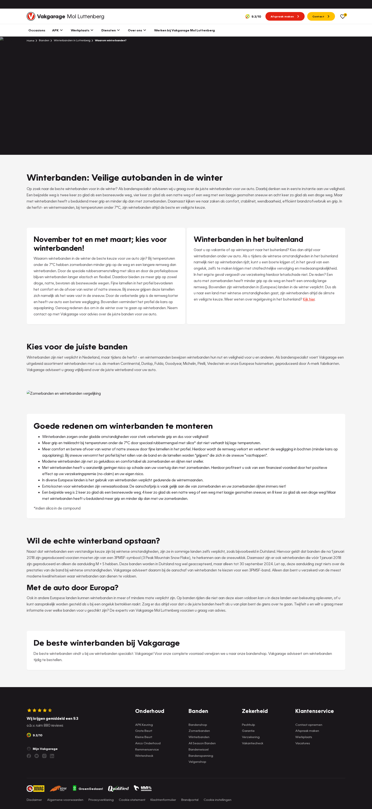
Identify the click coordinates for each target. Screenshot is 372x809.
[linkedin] (52, 756)
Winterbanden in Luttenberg (71, 40)
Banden (43, 40)
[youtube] (36, 756)
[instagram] (44, 756)
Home (30, 40)
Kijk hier (309, 299)
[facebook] (29, 756)
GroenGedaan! (91, 789)
